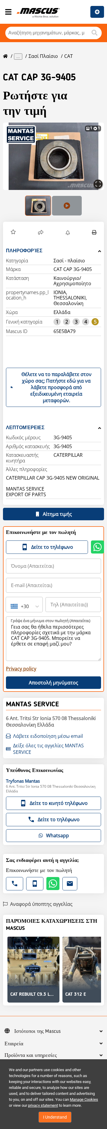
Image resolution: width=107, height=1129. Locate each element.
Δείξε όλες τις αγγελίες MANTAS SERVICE (48, 748)
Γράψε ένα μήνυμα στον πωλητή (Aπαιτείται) (50, 620)
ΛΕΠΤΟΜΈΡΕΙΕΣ (25, 427)
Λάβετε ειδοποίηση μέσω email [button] (48, 736)
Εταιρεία (13, 1043)
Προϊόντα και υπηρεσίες (30, 1055)
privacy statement (43, 1105)
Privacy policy (21, 668)
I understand (55, 1117)
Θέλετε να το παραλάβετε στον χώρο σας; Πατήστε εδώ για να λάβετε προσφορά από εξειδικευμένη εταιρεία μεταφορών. (56, 387)
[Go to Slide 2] (67, 205)
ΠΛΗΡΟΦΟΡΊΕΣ (24, 250)
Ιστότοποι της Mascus (37, 1031)
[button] (53, 156)
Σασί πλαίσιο (43, 56)
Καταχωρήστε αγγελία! (97, 12)
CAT (68, 56)
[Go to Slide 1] (38, 205)
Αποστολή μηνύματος (53, 682)
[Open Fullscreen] (98, 184)
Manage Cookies (84, 1099)
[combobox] (11, 606)
